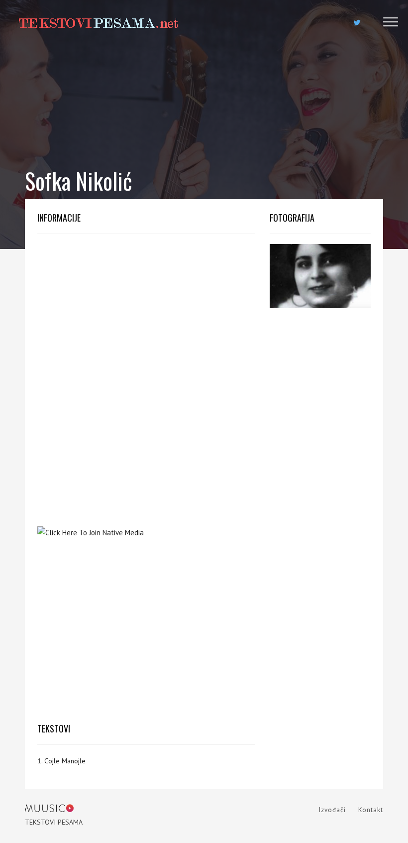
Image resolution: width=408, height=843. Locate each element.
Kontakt (370, 810)
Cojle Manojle (65, 760)
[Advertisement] (146, 313)
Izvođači (332, 810)
